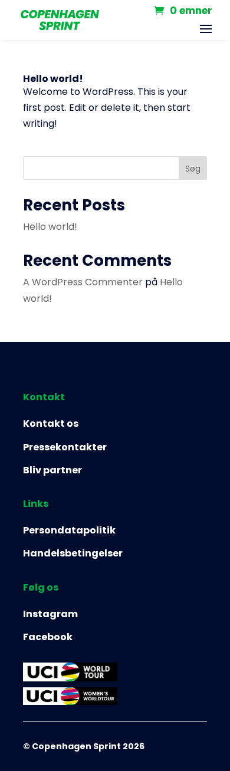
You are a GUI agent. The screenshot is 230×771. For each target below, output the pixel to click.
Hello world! (53, 78)
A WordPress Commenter (83, 282)
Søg (193, 168)
